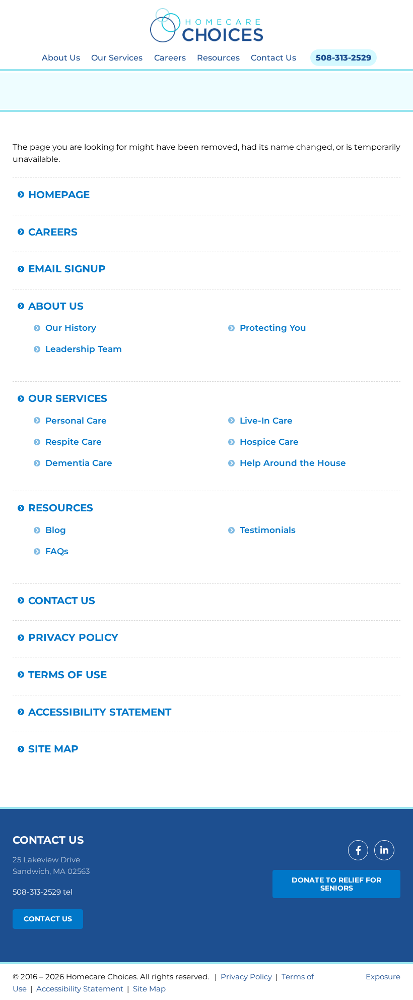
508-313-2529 (343, 57)
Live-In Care (266, 421)
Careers (170, 57)
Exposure (383, 976)
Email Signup (67, 268)
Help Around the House (293, 463)
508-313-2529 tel (43, 892)
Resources (218, 57)
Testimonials (268, 530)
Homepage (59, 194)
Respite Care (73, 442)
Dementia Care (78, 463)
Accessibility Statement (99, 711)
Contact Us (273, 57)
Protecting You (273, 328)
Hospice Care (269, 442)
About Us (61, 57)
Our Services (117, 57)
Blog (55, 530)
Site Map (53, 748)
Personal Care (76, 421)
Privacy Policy (73, 637)
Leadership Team (83, 349)
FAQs (56, 551)
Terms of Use (67, 674)
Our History (70, 328)
